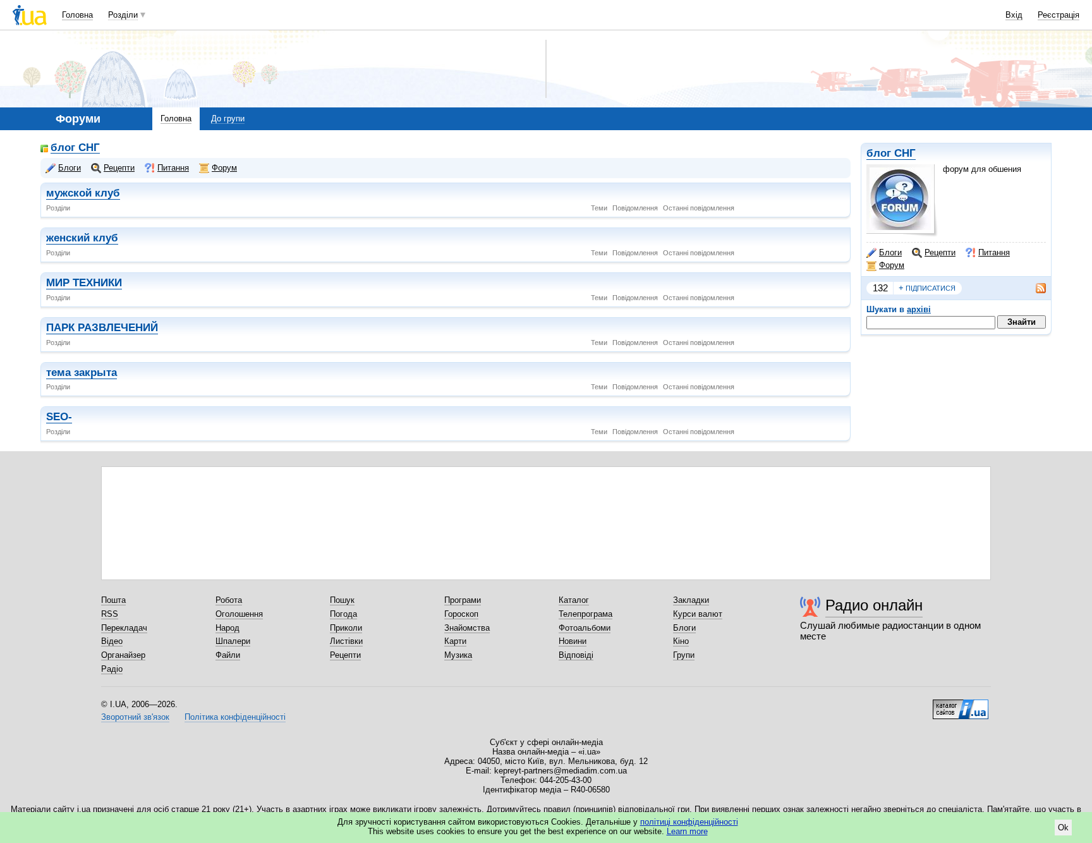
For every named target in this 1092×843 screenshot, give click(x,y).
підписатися (927, 288)
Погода (343, 614)
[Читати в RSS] (1034, 288)
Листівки (346, 641)
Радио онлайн (874, 605)
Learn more (687, 831)
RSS (109, 614)
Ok (1063, 827)
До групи (228, 118)
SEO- (59, 417)
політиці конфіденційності (689, 822)
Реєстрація (1058, 15)
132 (880, 287)
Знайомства (467, 628)
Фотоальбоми (584, 628)
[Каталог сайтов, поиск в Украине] (960, 705)
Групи (684, 655)
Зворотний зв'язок (135, 717)
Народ (227, 628)
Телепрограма (585, 614)
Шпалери (232, 641)
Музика (458, 655)
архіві (919, 309)
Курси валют (697, 614)
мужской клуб (83, 193)
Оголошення (239, 614)
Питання (994, 252)
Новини (572, 641)
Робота (228, 600)
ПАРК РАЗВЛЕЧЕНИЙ (102, 328)
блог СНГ (891, 153)
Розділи (123, 15)
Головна (77, 15)
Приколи (346, 628)
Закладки (691, 600)
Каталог (574, 600)
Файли (227, 655)
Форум (891, 265)
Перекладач (124, 628)
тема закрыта (81, 373)
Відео (112, 641)
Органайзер (123, 655)
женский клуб (82, 238)
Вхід (1013, 15)
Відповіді (576, 655)
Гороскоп (461, 614)
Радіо (112, 669)
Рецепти (940, 252)
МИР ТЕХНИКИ (84, 283)
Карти (455, 641)
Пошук (342, 600)
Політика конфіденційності (235, 717)
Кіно (681, 641)
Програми (462, 600)
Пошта (113, 600)
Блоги (890, 252)
